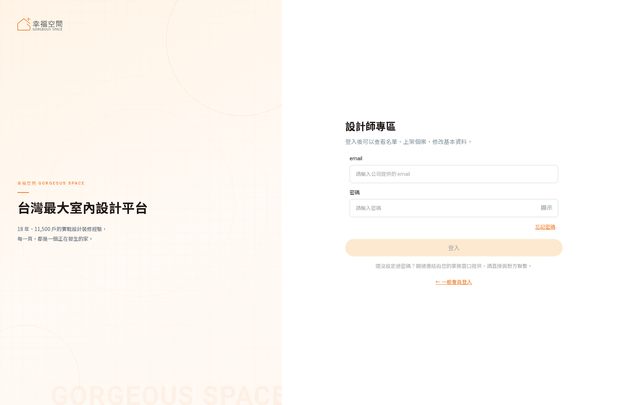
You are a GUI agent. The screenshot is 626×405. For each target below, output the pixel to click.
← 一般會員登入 (453, 281)
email (356, 158)
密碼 (355, 192)
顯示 (546, 207)
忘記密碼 (545, 226)
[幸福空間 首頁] (140, 23)
